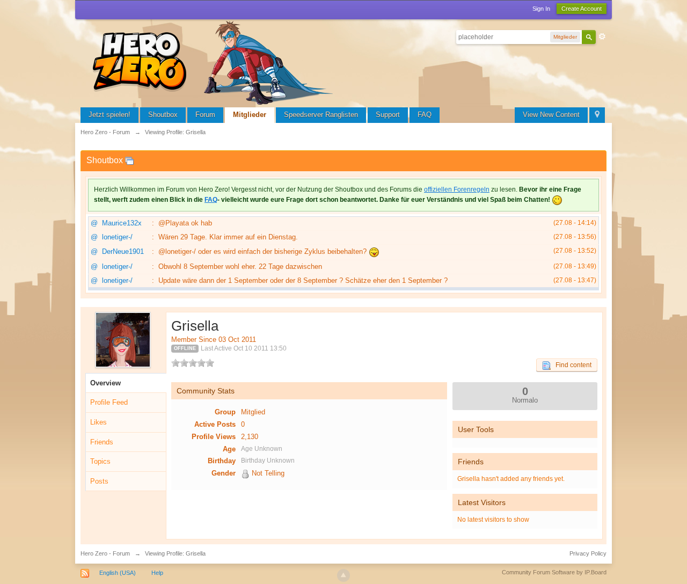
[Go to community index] (215, 61)
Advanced (602, 36)
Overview (105, 383)
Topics (100, 461)
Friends (101, 442)
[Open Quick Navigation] (597, 115)
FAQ (425, 115)
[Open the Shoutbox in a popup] (129, 160)
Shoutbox (163, 115)
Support (388, 115)
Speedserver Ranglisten (321, 115)
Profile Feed (109, 402)
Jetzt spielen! (109, 115)
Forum (205, 115)
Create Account (581, 8)
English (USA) (117, 573)
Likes (98, 422)
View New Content (551, 115)
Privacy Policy (587, 553)
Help (157, 573)
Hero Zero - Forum (105, 553)
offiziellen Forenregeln (456, 189)
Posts (99, 481)
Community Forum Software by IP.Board (554, 572)
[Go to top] (343, 575)
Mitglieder (249, 115)
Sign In (541, 8)
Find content (571, 365)
